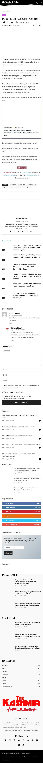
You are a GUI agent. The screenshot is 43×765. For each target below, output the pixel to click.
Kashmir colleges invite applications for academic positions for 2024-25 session (27, 276)
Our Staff (14, 730)
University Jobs (26, 187)
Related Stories (7, 241)
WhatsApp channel (31, 175)
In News (20, 730)
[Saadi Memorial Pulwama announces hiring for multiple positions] (7, 286)
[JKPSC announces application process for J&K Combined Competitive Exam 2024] (7, 266)
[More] (36, 30)
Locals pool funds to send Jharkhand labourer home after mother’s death (27, 604)
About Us (8, 730)
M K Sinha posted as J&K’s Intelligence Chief (18, 427)
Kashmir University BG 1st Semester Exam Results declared (27, 623)
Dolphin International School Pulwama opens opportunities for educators (26, 295)
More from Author (20, 241)
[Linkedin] (19, 740)
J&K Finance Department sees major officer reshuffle (21, 445)
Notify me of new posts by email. (14, 398)
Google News (26, 172)
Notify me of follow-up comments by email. (17, 396)
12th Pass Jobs (12, 184)
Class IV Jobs (21, 184)
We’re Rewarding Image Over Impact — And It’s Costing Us (28, 592)
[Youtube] (32, 231)
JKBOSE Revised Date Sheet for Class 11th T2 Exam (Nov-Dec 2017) (27, 635)
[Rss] (23, 745)
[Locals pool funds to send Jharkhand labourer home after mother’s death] (8, 607)
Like (38, 503)
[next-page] (6, 303)
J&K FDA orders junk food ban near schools (17, 436)
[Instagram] (15, 231)
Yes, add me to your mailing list (13, 392)
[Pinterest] (19, 231)
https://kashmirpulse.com (21, 221)
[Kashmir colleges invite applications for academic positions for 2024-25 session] (7, 276)
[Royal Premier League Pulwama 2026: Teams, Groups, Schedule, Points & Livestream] (7, 471)
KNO (3, 429)
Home (3, 11)
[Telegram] (37, 740)
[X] (28, 231)
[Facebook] (11, 231)
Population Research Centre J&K (11, 187)
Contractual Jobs (31, 184)
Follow (37, 507)
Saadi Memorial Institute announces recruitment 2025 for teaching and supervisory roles (27, 247)
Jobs (8, 11)
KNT (3, 438)
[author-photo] (21, 216)
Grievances (27, 730)
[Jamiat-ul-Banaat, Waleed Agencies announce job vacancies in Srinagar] (7, 257)
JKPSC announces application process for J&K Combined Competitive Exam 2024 (24, 266)
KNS (3, 420)
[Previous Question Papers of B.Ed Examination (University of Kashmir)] (7, 480)
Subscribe (37, 524)
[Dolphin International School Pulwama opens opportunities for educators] (7, 295)
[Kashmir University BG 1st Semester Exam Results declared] (8, 626)
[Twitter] (10, 740)
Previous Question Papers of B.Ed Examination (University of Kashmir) (27, 647)
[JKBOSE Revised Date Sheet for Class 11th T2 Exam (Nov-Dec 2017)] (8, 638)
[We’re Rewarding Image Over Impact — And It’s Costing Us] (8, 595)
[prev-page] (3, 303)
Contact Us (35, 730)
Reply (10, 323)
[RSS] (23, 231)
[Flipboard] (14, 740)
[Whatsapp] (32, 740)
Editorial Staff (7, 25)
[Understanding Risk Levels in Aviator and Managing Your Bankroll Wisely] (7, 490)
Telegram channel (9, 175)
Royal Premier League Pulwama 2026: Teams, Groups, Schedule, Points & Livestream (26, 581)
